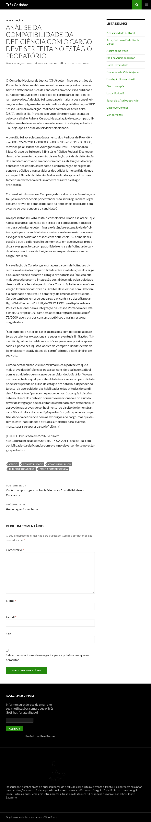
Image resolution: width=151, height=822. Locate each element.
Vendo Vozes (115, 114)
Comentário (15, 550)
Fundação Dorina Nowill (121, 79)
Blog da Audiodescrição (121, 57)
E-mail (11, 617)
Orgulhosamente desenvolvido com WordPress (31, 817)
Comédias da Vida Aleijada (123, 72)
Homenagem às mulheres (22, 507)
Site (8, 634)
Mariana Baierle (48, 63)
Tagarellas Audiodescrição (123, 100)
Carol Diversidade (117, 65)
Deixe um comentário (77, 63)
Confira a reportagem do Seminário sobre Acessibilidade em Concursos (45, 490)
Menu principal (146, 4)
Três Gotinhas (17, 5)
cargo (13, 464)
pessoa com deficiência (54, 469)
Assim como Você (117, 50)
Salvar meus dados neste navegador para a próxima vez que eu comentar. (47, 657)
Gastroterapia (115, 86)
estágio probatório (21, 469)
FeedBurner (48, 736)
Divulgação (14, 20)
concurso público (59, 464)
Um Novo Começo (118, 107)
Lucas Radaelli (115, 93)
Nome (11, 600)
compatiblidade (33, 464)
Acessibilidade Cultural (121, 33)
